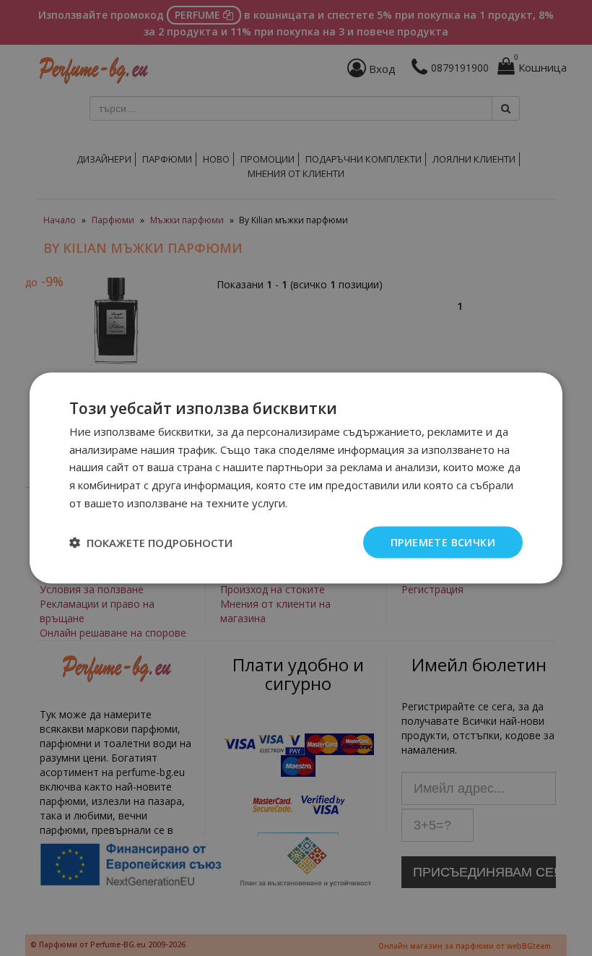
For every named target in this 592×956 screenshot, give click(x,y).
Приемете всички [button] (443, 541)
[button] (150, 543)
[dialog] (296, 478)
